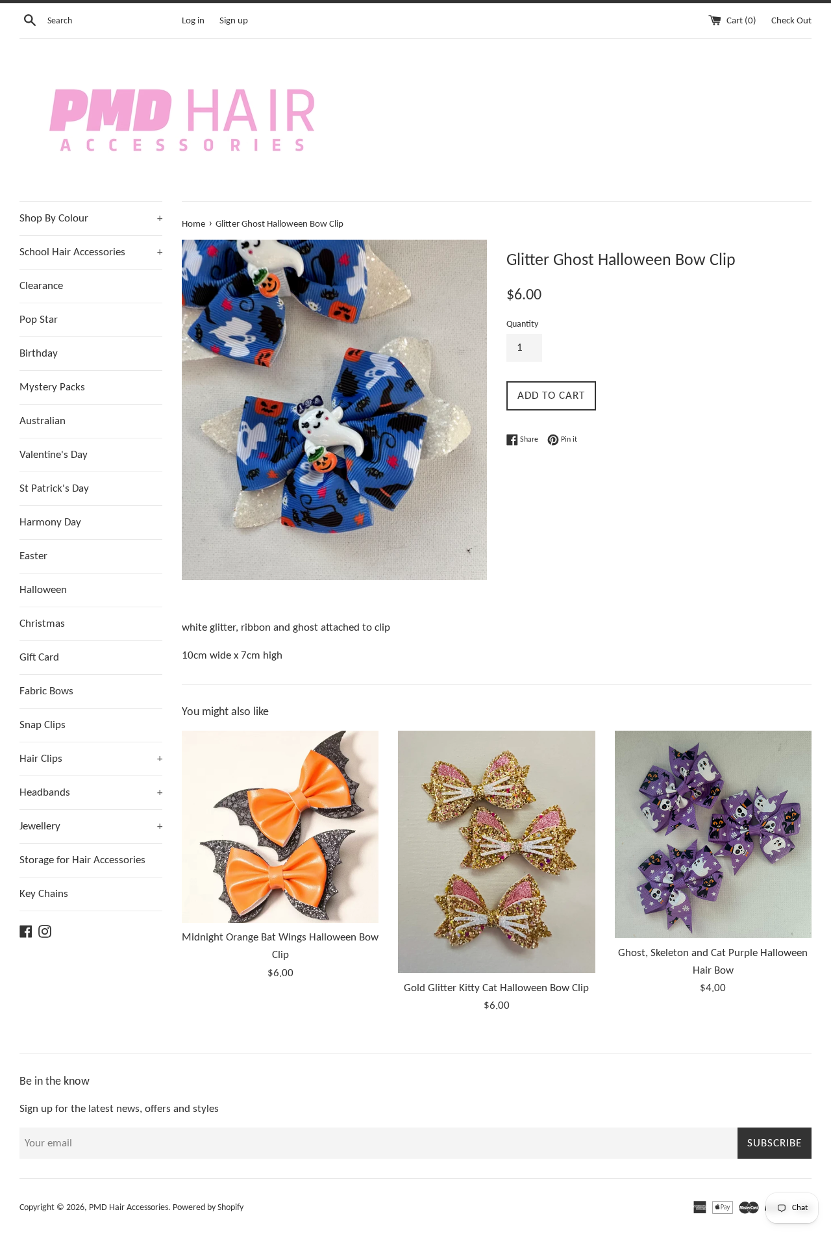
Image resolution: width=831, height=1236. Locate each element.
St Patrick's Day (54, 488)
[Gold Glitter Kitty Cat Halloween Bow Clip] (496, 852)
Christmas (42, 623)
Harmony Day (50, 522)
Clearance (41, 286)
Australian (42, 421)
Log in (193, 21)
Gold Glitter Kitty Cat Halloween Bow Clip (496, 988)
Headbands (90, 792)
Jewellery (90, 826)
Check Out (791, 21)
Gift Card (39, 657)
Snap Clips (42, 725)
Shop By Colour (90, 218)
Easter (33, 556)
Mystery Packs (52, 387)
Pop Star (38, 319)
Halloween (43, 590)
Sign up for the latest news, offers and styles (119, 1109)
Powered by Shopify (208, 1208)
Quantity (522, 324)
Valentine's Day (53, 454)
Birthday (38, 353)
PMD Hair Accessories (128, 1208)
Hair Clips (90, 758)
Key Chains (43, 894)
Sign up (233, 21)
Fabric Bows (46, 691)
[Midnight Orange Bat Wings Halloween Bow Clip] (280, 827)
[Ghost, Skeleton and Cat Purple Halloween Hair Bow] (713, 834)
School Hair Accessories (90, 252)
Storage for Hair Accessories (82, 860)
